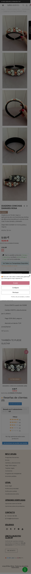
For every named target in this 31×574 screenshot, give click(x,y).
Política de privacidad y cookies (20, 297)
